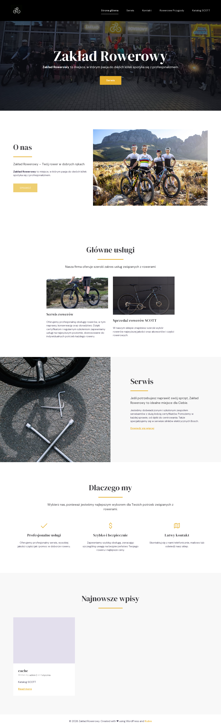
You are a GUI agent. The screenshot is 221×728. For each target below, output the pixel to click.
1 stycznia (45, 675)
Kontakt (147, 10)
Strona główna (109, 10)
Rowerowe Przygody (172, 10)
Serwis (130, 10)
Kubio (148, 721)
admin (32, 675)
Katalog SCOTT (201, 10)
